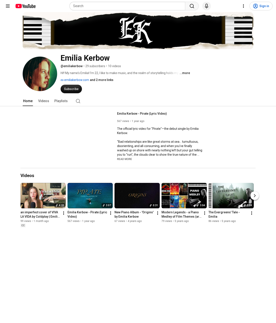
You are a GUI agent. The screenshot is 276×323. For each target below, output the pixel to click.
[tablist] (138, 101)
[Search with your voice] (206, 6)
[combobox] (128, 6)
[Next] (254, 196)
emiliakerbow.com (76, 80)
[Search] (192, 6)
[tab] (28, 101)
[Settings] (243, 6)
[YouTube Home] (25, 6)
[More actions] (63, 213)
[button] (124, 159)
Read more (124, 159)
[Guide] (7, 6)
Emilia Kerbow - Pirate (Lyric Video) (142, 113)
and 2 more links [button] (101, 80)
